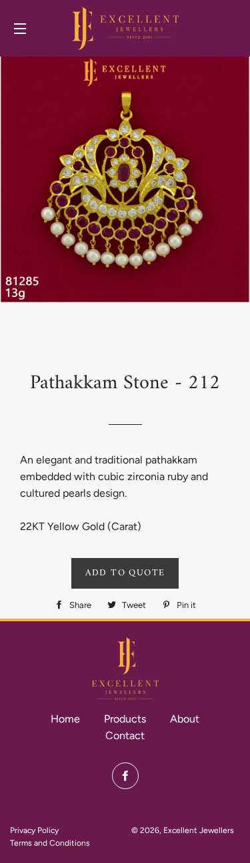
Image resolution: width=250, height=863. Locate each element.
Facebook (125, 775)
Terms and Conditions (50, 843)
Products (125, 719)
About (184, 719)
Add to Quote (125, 573)
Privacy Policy (34, 830)
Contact (125, 735)
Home (65, 719)
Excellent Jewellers (198, 830)
